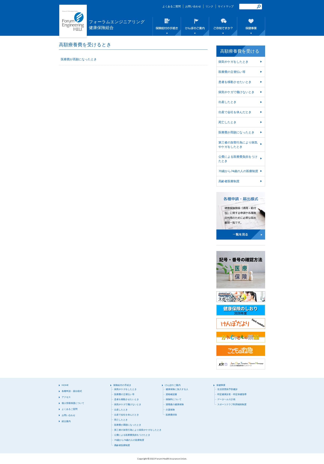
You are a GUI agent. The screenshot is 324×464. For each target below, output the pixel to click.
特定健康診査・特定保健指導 (232, 394)
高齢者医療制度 (228, 181)
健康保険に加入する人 (177, 389)
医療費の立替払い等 (231, 71)
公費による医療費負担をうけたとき (237, 159)
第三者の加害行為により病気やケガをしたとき (237, 144)
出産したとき (227, 102)
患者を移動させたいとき (234, 82)
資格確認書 (171, 394)
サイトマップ (226, 6)
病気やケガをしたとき (233, 61)
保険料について (174, 399)
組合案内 (66, 421)
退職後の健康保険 (175, 404)
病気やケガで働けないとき (236, 92)
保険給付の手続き (122, 385)
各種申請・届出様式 (72, 391)
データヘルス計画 (226, 399)
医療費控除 (171, 414)
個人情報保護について (73, 403)
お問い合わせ (193, 6)
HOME (65, 385)
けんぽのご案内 (173, 385)
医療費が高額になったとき (79, 59)
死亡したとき (227, 122)
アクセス (66, 397)
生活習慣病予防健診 (227, 389)
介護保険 (170, 409)
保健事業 (220, 385)
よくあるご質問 (171, 6)
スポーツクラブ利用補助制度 (232, 404)
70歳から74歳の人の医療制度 (238, 171)
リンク (209, 6)
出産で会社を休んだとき (234, 112)
